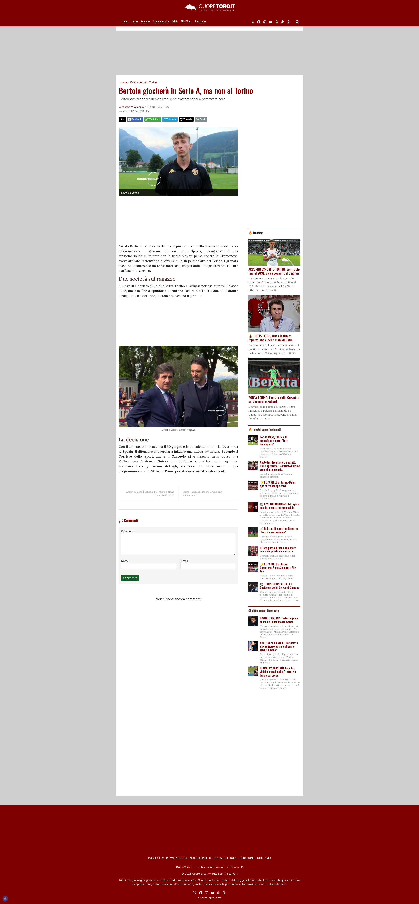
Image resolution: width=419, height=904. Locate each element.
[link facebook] (259, 21)
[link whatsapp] (276, 21)
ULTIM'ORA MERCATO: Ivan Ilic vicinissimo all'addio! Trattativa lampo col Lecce (278, 671)
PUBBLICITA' (156, 857)
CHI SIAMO (264, 857)
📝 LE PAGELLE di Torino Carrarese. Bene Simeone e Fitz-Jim (278, 567)
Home (126, 21)
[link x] (253, 21)
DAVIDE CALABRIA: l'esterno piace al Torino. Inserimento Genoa (279, 620)
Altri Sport (186, 21)
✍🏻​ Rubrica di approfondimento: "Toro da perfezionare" (279, 530)
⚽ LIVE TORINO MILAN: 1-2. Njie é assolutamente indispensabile (279, 506)
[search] (297, 21)
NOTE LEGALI (198, 857)
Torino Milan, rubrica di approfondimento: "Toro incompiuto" (274, 440)
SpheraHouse (215, 897)
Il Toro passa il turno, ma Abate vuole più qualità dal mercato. (278, 549)
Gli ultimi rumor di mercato (263, 610)
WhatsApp (153, 119)
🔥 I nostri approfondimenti (264, 429)
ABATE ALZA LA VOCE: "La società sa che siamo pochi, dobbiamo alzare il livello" (279, 646)
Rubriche (145, 21)
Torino (134, 21)
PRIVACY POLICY (176, 857)
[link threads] (288, 21)
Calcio (175, 21)
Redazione (200, 21)
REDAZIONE (247, 857)
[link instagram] (265, 21)
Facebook (136, 119)
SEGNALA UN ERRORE (223, 857)
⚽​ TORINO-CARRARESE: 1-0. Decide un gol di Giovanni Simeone (279, 586)
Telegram (171, 119)
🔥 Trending (255, 232)
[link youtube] (270, 21)
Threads (187, 119)
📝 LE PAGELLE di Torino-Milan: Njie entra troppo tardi (278, 484)
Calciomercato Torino (143, 82)
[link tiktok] (282, 21)
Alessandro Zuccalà (131, 106)
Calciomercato (161, 21)
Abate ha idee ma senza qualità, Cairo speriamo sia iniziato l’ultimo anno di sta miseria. (280, 465)
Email (202, 119)
